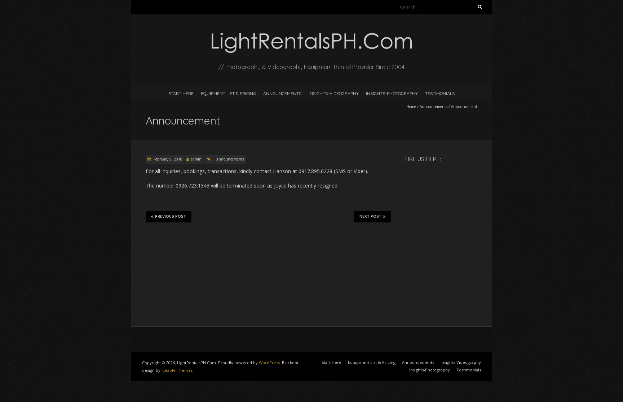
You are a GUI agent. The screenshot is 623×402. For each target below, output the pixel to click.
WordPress (269, 362)
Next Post (370, 216)
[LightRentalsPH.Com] (311, 32)
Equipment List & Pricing (228, 93)
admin (196, 159)
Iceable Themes (177, 370)
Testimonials (440, 93)
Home (411, 106)
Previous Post (170, 216)
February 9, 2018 (167, 159)
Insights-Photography (392, 93)
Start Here (181, 93)
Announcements (282, 93)
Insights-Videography (334, 93)
